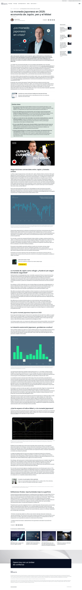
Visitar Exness (64, 0)
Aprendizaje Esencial (22, 3)
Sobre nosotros (33, 3)
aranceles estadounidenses (47, 66)
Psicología (15, 3)
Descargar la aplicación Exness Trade (74, 0)
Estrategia (10, 3)
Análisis (28, 3)
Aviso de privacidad (14, 586)
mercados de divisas (17, 78)
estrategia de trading (17, 128)
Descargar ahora (22, 264)
